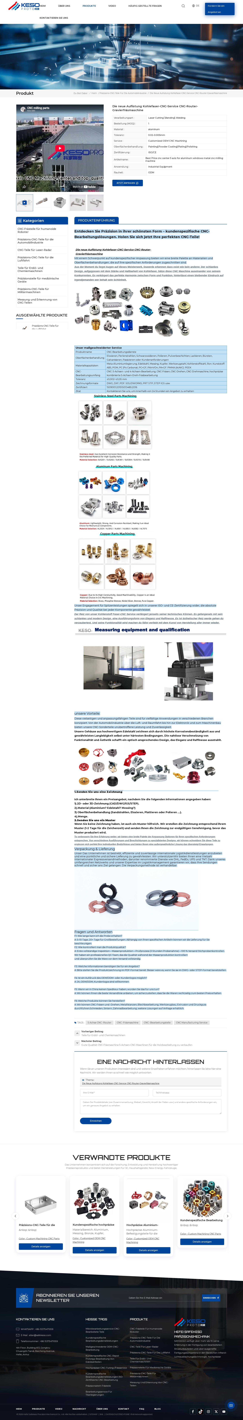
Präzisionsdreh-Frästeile (98, 1385)
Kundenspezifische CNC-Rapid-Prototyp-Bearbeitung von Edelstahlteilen (102, 1358)
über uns (102, 1408)
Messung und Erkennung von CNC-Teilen (37, 301)
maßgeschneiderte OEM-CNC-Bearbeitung (102, 1348)
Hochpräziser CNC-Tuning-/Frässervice (106, 1367)
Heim (43, 6)
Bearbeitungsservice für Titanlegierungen (99, 1393)
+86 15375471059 (49, 1341)
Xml (102, 1414)
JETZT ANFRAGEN (126, 183)
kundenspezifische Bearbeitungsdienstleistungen (102, 1339)
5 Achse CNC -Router (99, 1022)
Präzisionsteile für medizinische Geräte (38, 280)
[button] (227, 1216)
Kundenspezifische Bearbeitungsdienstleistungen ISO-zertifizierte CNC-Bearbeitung (104, 1376)
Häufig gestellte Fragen (145, 6)
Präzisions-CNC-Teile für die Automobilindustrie (123, 93)
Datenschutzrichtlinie (118, 1414)
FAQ (141, 1408)
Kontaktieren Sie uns (54, 18)
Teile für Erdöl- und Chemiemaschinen (30, 269)
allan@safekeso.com (40, 1335)
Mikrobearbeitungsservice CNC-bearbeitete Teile (103, 1330)
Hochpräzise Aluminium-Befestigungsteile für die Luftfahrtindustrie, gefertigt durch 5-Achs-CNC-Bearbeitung (39, 1225)
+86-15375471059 (44, 1329)
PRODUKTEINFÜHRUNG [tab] (96, 220)
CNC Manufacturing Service (191, 1022)
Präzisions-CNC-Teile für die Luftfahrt (36, 259)
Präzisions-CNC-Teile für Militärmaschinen (33, 291)
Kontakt (123, 1408)
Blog (157, 1408)
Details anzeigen (40, 1250)
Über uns (64, 6)
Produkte (89, 6)
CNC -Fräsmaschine (127, 1022)
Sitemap (93, 1414)
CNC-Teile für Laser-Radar (35, 250)
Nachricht (79, 1408)
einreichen (209, 1298)
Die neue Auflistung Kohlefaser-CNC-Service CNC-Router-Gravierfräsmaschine (120, 1083)
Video (112, 6)
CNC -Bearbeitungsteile (157, 1022)
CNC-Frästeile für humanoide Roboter (37, 230)
